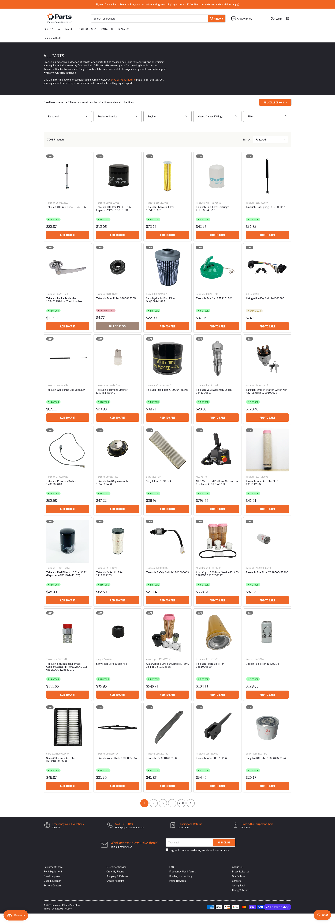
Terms (47, 908)
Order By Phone (115, 871)
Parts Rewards (177, 880)
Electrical (53, 116)
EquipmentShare (53, 866)
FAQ (171, 866)
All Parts (57, 37)
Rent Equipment (53, 871)
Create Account (115, 880)
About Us (245, 827)
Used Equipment (53, 880)
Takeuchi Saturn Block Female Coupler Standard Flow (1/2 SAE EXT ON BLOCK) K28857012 (66, 666)
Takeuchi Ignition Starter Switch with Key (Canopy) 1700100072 (266, 391)
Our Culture (238, 876)
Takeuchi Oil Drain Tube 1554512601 (67, 206)
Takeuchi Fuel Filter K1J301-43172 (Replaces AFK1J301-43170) (66, 574)
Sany (148, 293)
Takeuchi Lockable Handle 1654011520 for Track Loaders (64, 300)
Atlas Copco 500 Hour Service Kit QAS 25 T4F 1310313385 (167, 665)
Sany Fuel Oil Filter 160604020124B (267, 758)
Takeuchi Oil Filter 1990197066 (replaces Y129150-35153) (114, 208)
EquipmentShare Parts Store (66, 904)
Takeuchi (50, 202)
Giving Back (238, 885)
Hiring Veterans (241, 889)
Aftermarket (66, 29)
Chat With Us (244, 18)
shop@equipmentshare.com (129, 827)
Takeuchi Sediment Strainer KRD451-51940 (112, 391)
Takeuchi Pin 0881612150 (161, 758)
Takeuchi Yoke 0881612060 (212, 758)
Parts (47, 29)
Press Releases (240, 871)
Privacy (68, 908)
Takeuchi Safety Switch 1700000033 (167, 572)
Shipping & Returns (117, 876)
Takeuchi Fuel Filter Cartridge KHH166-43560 (212, 208)
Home (47, 37)
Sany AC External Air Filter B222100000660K (60, 759)
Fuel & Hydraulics (107, 116)
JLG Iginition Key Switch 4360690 (265, 298)
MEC (198, 476)
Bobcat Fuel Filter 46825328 (262, 663)
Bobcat (249, 659)
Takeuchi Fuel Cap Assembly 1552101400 (112, 482)
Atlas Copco (202, 567)
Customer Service (116, 866)
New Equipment (53, 876)
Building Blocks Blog (180, 876)
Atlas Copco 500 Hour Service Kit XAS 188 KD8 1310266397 (217, 574)
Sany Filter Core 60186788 (111, 663)
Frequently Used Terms (182, 871)
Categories (86, 29)
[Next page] (190, 803)
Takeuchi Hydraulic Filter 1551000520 (210, 665)
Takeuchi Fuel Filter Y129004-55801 (167, 389)
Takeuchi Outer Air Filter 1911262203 (109, 574)
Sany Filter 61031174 (158, 481)
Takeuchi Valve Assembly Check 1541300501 (214, 391)
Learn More (183, 827)
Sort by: (247, 139)
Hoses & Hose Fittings (210, 116)
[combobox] (158, 18)
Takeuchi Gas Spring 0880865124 (65, 389)
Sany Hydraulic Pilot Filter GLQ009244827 (160, 300)
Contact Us (107, 29)
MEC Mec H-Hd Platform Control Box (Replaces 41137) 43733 (217, 482)
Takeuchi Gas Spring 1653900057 (265, 206)
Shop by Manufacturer (123, 79)
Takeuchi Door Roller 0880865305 (116, 298)
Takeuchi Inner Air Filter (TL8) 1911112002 (262, 482)
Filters (251, 116)
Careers (236, 880)
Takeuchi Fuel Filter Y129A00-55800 (267, 572)
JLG (248, 293)
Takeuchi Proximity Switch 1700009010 (61, 482)
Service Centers (52, 885)
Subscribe (223, 842)
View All (56, 827)
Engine (152, 116)
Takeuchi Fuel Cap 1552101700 (214, 298)
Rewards (123, 29)
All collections (274, 102)
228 (181, 803)
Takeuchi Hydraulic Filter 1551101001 (160, 208)
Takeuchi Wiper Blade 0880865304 (116, 758)
